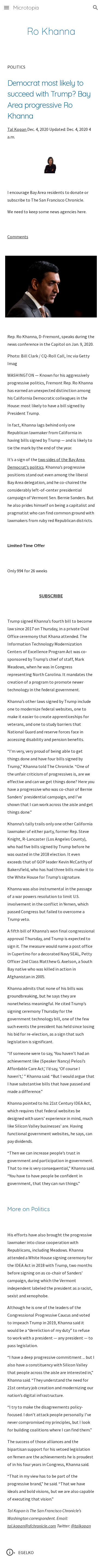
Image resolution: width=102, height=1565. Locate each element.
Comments (17, 236)
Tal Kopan (17, 129)
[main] (51, 31)
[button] (6, 7)
